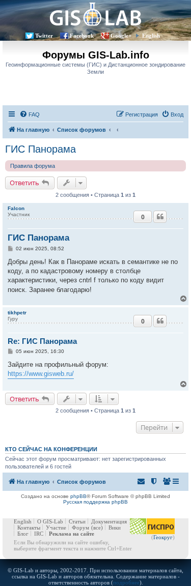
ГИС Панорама (40, 149)
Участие (56, 527)
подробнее (126, 582)
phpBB (78, 496)
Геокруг (163, 537)
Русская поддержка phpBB (95, 502)
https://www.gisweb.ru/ (41, 373)
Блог (23, 534)
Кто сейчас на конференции (51, 449)
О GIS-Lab (50, 521)
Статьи (77, 521)
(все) (97, 527)
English (151, 36)
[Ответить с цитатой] (160, 217)
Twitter (44, 36)
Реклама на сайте (71, 534)
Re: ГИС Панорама (42, 341)
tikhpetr (17, 312)
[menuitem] (29, 114)
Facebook (82, 36)
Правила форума (32, 166)
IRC (38, 534)
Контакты (28, 527)
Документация (109, 521)
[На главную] (95, 14)
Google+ (121, 36)
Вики (114, 527)
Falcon (16, 208)
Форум (80, 527)
